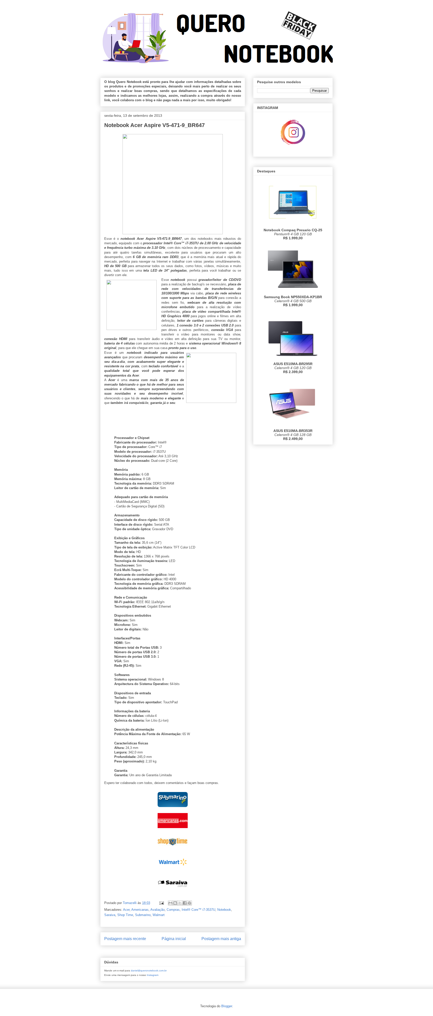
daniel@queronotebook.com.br (149, 970)
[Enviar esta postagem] (161, 903)
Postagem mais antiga (221, 939)
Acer (126, 910)
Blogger (226, 1006)
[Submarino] (172, 808)
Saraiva (109, 915)
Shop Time (125, 915)
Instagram (152, 975)
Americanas (140, 910)
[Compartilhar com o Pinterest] (189, 903)
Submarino (143, 915)
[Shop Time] (173, 850)
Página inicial (174, 939)
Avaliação (157, 910)
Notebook (224, 910)
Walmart (159, 915)
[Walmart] (172, 871)
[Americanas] (172, 829)
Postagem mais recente (125, 939)
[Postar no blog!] (175, 903)
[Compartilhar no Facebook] (184, 903)
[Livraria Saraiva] (172, 891)
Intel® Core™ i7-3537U (198, 910)
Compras (173, 910)
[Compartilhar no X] (179, 903)
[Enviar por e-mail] (170, 903)
